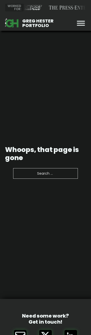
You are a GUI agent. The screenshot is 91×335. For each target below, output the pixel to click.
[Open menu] (79, 23)
